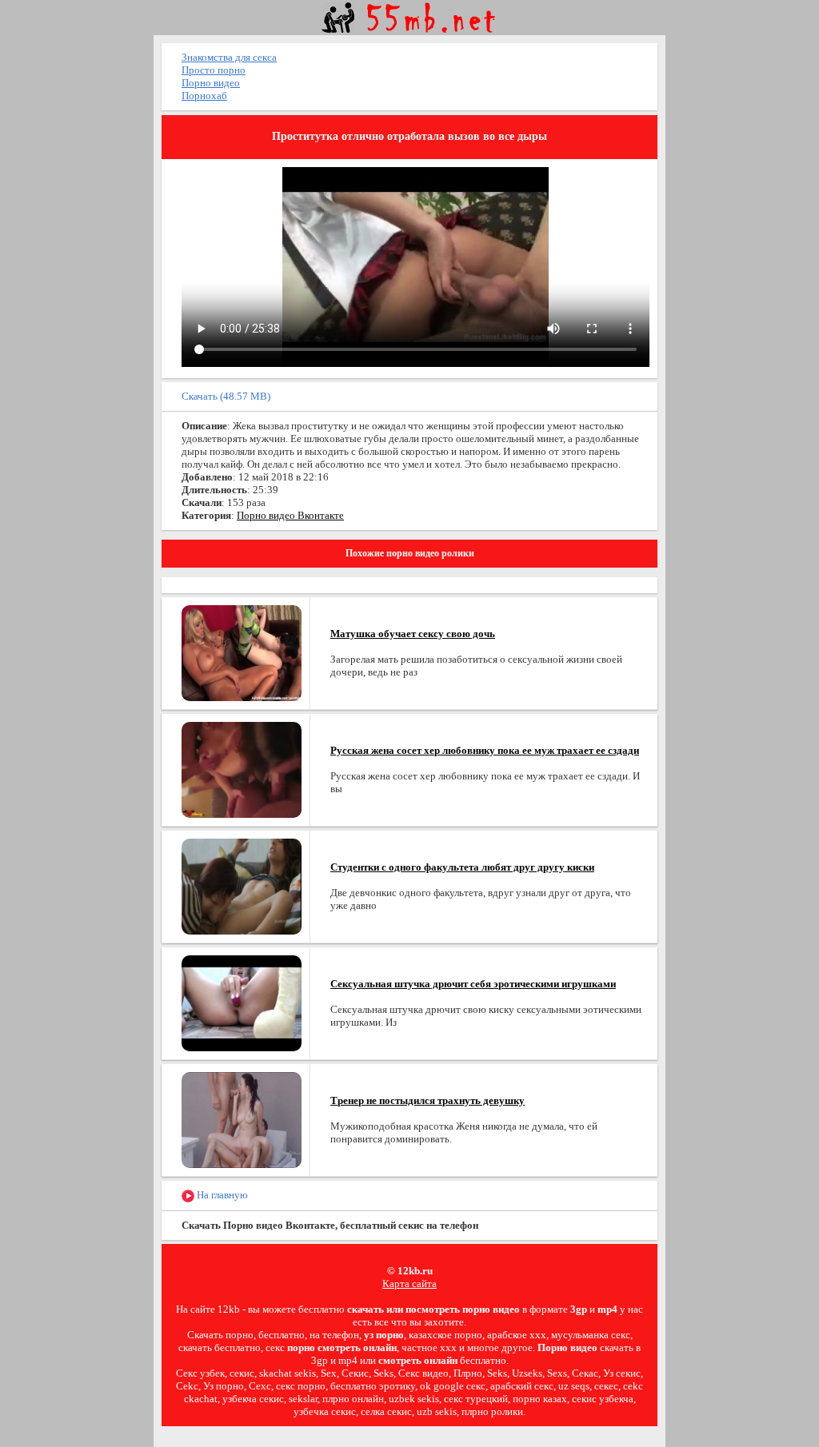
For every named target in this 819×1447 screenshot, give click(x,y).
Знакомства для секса (229, 57)
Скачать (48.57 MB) (226, 396)
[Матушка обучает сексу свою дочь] (242, 652)
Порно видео (211, 83)
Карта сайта (409, 1284)
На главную (221, 1195)
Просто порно (214, 70)
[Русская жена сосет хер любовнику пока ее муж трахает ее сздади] (242, 769)
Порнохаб (204, 96)
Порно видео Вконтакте (290, 515)
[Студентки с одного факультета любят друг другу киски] (242, 885)
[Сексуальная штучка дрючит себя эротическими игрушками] (242, 1002)
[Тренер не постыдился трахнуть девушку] (242, 1119)
